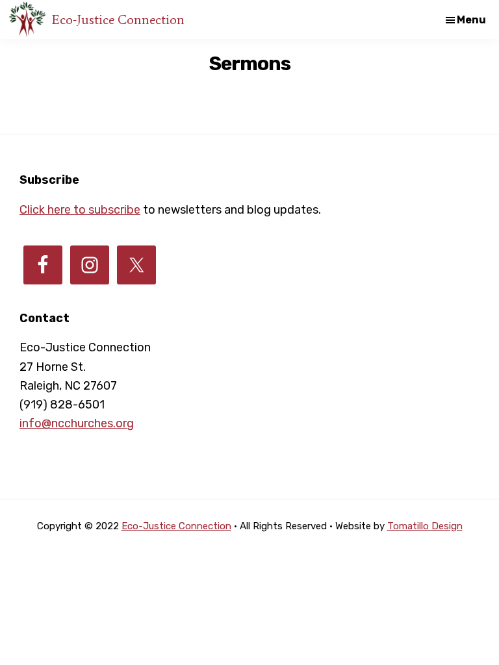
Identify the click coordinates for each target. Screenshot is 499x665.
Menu (471, 20)
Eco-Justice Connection (118, 19)
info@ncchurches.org (76, 423)
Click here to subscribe (79, 210)
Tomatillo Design (425, 526)
